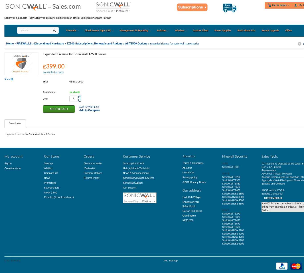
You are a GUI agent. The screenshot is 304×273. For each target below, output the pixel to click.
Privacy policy (190, 177)
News (47, 178)
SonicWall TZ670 (231, 227)
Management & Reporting (134, 30)
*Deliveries (89, 168)
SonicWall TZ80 (230, 167)
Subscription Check (133, 163)
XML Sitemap (170, 260)
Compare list (51, 173)
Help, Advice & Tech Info (136, 168)
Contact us (188, 172)
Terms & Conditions (193, 163)
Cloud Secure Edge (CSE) (98, 30)
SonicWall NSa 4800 (233, 200)
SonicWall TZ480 (231, 183)
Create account (12, 168)
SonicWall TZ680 (231, 190)
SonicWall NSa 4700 (233, 237)
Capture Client (200, 30)
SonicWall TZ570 (231, 223)
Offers (288, 30)
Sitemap (48, 163)
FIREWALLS (24, 43)
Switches (161, 30)
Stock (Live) (50, 192)
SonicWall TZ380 (231, 180)
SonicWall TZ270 (231, 213)
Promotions (50, 182)
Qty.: (45, 99)
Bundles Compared (271, 193)
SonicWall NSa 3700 (233, 233)
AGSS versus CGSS (272, 190)
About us (187, 168)
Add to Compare (89, 110)
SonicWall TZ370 (231, 217)
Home (10, 43)
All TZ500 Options (136, 43)
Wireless (179, 30)
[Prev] (299, 44)
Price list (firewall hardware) (59, 197)
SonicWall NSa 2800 (233, 193)
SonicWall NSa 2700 (233, 230)
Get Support (129, 187)
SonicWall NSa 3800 (233, 197)
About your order (93, 163)
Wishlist (48, 168)
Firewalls (71, 30)
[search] (54, 30)
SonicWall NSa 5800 (233, 203)
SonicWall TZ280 (231, 177)
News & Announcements (136, 173)
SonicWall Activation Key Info (138, 178)
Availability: (49, 92)
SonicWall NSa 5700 (233, 240)
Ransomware (268, 170)
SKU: (45, 81)
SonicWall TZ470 (231, 220)
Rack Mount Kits (246, 30)
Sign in (8, 163)
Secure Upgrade (270, 30)
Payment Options (93, 173)
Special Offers (51, 187)
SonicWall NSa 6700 (233, 243)
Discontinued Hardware (49, 43)
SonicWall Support (133, 182)
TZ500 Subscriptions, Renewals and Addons (94, 43)
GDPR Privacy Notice (194, 182)
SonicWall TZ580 (231, 187)
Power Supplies (223, 30)
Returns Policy (91, 178)
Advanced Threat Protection (276, 173)
